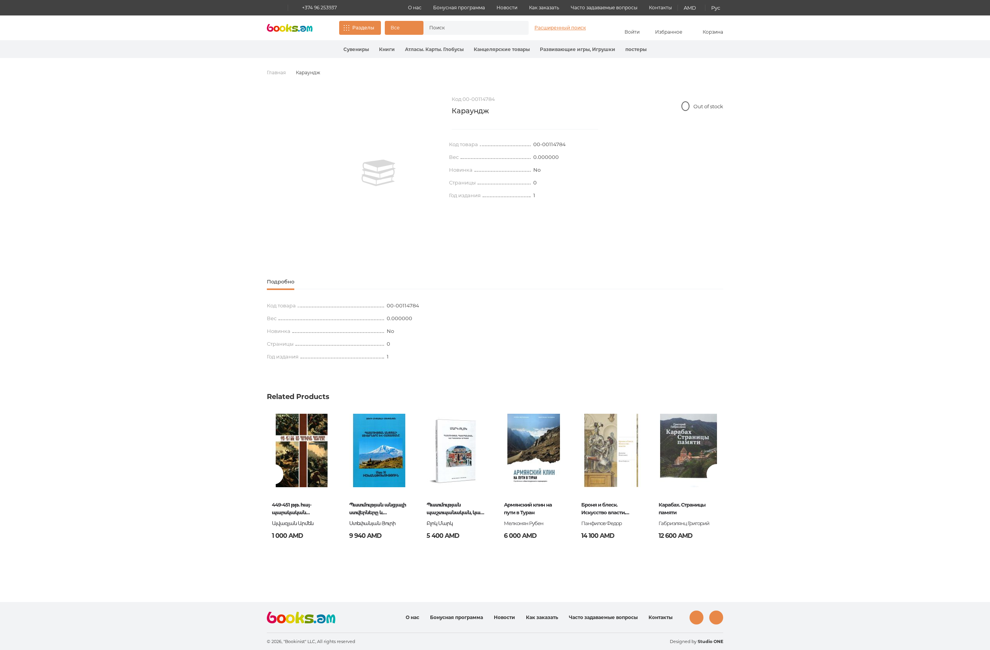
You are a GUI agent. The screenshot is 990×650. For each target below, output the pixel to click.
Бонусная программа (459, 7)
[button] (404, 28)
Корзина (713, 32)
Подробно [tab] (280, 281)
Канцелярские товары (502, 49)
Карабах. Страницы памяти (682, 508)
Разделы (363, 28)
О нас (415, 7)
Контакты (660, 7)
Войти (632, 32)
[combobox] (467, 28)
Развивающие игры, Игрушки (577, 49)
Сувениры (356, 49)
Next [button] (717, 474)
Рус (715, 8)
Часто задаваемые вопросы (604, 7)
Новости (507, 7)
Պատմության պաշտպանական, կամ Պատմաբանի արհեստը (455, 509)
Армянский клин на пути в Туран (528, 508)
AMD (690, 8)
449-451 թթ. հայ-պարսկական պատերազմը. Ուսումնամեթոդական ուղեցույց (300, 509)
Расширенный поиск (560, 28)
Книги (387, 49)
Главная (276, 72)
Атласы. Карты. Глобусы (434, 49)
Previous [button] (273, 474)
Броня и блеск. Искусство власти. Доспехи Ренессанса (606, 509)
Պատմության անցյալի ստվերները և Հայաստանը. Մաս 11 (377, 509)
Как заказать (544, 7)
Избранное (668, 32)
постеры (636, 49)
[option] (378, 173)
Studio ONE (710, 641)
